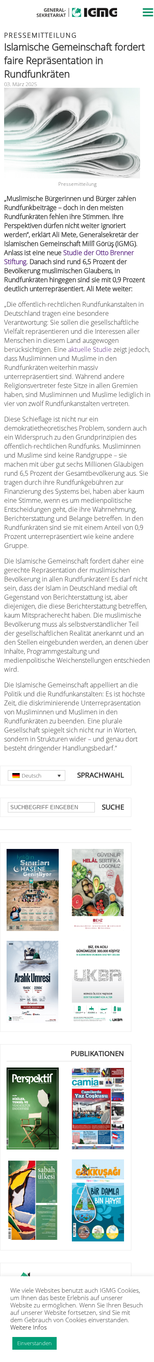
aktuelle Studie (90, 349)
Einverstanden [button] (34, 1343)
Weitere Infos (28, 1327)
